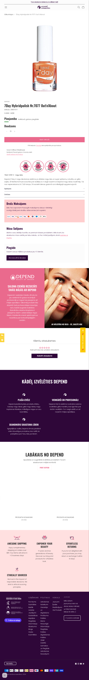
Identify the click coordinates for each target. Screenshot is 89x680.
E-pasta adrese (71, 615)
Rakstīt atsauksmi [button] (44, 356)
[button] (44, 189)
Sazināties (32, 604)
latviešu (9, 663)
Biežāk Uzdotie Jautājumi (32, 610)
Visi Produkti (57, 610)
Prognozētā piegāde (17, 258)
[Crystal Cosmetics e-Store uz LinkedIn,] (83, 664)
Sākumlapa (8, 14)
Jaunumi (56, 602)
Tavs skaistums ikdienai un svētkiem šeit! (44, 2)
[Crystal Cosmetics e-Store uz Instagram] (78, 664)
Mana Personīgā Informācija (44, 624)
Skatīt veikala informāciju (15, 154)
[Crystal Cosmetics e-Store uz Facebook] (76, 664)
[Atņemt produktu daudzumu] (6, 131)
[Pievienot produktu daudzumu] (14, 131)
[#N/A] (78, 7)
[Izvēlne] (5, 7)
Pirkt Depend (44, 467)
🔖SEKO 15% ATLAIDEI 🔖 (83, 341)
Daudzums (10, 126)
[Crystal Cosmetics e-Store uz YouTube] (81, 664)
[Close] (83, 330)
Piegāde (38, 145)
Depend (7, 101)
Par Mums (32, 602)
